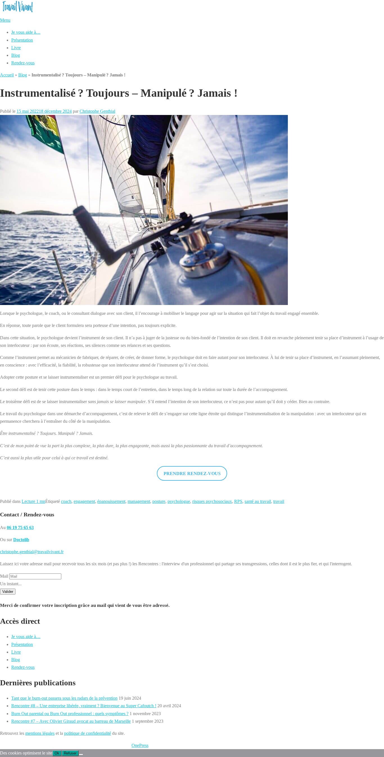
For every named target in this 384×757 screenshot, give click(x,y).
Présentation (22, 40)
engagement (84, 501)
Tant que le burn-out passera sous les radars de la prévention (64, 698)
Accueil (7, 75)
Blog (15, 55)
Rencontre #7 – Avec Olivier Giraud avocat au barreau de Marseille (71, 721)
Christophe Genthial (97, 111)
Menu (5, 20)
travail (278, 501)
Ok (57, 753)
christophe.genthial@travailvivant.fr (32, 551)
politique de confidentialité (87, 733)
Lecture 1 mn (33, 501)
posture (158, 501)
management (139, 501)
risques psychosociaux (212, 501)
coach (66, 501)
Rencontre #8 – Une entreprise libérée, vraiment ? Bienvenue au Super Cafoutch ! (83, 705)
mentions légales (40, 733)
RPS (238, 501)
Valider (7, 591)
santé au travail (258, 501)
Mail (4, 576)
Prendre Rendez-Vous (192, 473)
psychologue (179, 501)
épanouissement (111, 501)
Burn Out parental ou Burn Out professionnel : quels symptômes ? (69, 713)
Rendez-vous (23, 62)
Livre (16, 47)
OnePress (140, 745)
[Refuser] (81, 754)
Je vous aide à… (25, 32)
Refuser (70, 753)
